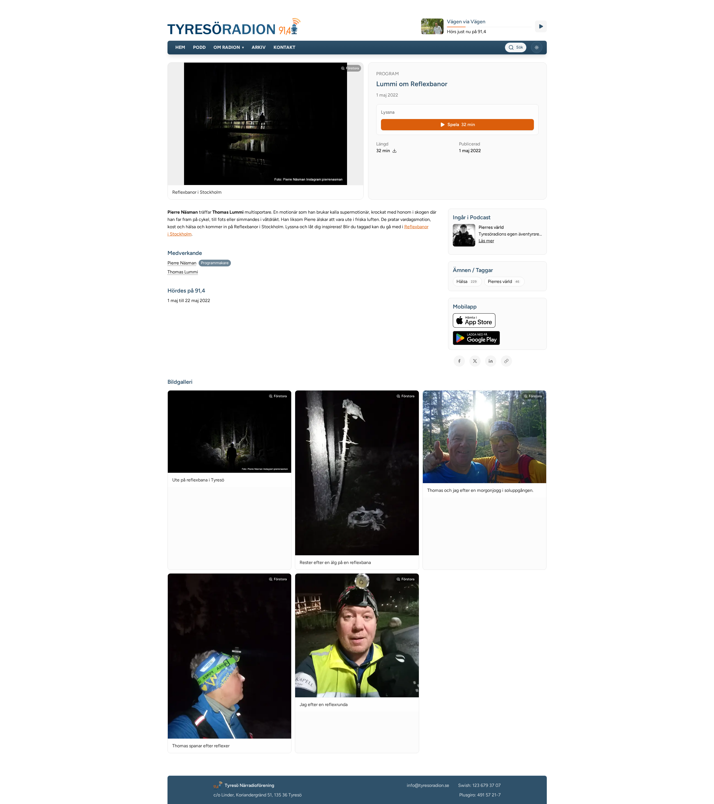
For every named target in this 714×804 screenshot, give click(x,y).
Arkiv (259, 47)
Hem (180, 47)
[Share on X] (475, 361)
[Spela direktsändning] (541, 26)
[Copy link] (506, 361)
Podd (199, 47)
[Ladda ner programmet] (394, 151)
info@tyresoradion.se (428, 785)
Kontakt (284, 47)
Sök (519, 47)
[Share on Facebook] (459, 361)
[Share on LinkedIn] (490, 361)
